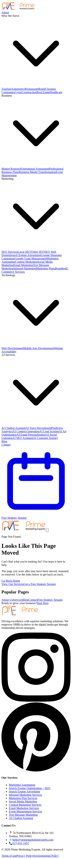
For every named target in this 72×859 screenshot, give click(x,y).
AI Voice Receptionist (38, 428)
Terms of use (8, 855)
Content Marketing (26, 261)
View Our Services (12, 584)
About (5, 12)
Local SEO (24, 251)
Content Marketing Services (25, 804)
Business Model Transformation (37, 172)
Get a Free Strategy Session (40, 584)
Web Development (12, 348)
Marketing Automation (22, 784)
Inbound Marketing (24, 268)
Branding (60, 268)
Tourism (6, 88)
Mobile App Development (38, 348)
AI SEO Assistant (22, 438)
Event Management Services (25, 811)
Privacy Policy (24, 855)
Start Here (43, 603)
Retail (41, 88)
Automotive (18, 88)
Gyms (18, 92)
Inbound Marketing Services (25, 794)
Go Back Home (10, 580)
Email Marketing (23, 265)
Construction (29, 92)
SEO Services (9, 251)
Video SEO (37, 251)
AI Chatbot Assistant (13, 428)
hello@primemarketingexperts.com (33, 839)
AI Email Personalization (31, 434)
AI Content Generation (26, 431)
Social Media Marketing (23, 801)
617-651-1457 (21, 843)
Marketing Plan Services (23, 798)
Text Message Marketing (23, 814)
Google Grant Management (31, 258)
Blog (4, 441)
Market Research (11, 168)
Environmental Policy (46, 855)
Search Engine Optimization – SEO (29, 788)
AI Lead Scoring (49, 431)
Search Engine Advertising (25, 255)
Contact (6, 444)
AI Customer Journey (45, 438)
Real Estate (43, 92)
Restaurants (31, 88)
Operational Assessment (35, 168)
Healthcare (56, 92)
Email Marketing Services (24, 808)
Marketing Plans (45, 268)
